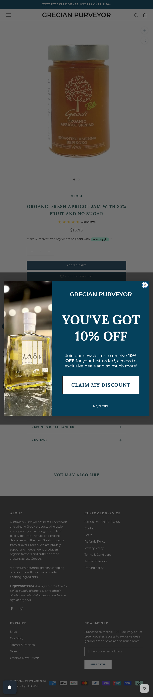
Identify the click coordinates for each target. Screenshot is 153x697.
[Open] (10, 687)
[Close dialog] (145, 285)
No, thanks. (101, 406)
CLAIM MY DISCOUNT (100, 385)
